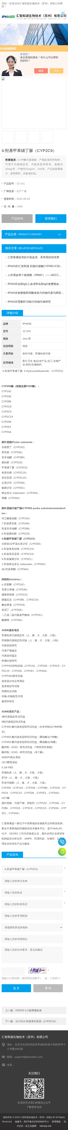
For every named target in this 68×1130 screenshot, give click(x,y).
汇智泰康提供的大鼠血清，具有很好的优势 (33, 257)
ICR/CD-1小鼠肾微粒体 (28, 1010)
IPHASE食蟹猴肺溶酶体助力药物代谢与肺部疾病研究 (36, 292)
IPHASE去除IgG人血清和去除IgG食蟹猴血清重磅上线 (36, 283)
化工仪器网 (30, 1126)
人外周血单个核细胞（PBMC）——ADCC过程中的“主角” (36, 275)
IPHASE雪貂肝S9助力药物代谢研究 (29, 301)
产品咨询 (17, 218)
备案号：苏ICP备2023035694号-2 (32, 1121)
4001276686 (62, 842)
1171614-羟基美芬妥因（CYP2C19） (36, 1021)
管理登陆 (56, 1121)
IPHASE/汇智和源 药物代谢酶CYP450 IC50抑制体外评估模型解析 (36, 266)
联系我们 (51, 218)
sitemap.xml (45, 1126)
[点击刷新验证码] (37, 971)
